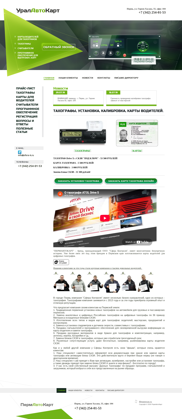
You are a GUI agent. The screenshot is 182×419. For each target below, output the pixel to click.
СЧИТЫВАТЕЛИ (27, 104)
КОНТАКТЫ (100, 390)
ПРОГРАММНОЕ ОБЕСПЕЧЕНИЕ (27, 110)
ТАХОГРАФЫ (25, 93)
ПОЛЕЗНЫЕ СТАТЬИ (24, 130)
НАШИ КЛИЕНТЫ (75, 390)
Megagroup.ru (145, 401)
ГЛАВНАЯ (61, 390)
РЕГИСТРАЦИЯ (26, 116)
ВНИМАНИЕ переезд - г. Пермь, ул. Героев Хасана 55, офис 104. (76, 99)
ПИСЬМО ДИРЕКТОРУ (115, 390)
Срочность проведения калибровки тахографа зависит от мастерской (130, 99)
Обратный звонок (58, 47)
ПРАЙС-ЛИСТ (25, 88)
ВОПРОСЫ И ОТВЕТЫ (25, 122)
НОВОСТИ (88, 390)
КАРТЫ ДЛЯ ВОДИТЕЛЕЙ (25, 98)
